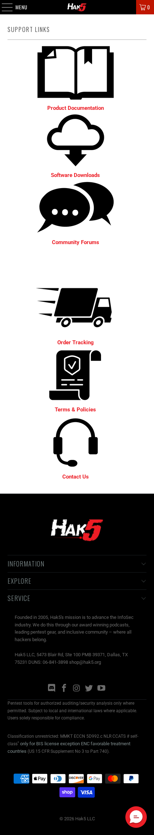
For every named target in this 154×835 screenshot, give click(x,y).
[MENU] (3, 7)
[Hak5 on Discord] (52, 688)
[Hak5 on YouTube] (101, 688)
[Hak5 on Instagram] (76, 688)
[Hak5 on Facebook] (64, 688)
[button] (136, 817)
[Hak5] (77, 7)
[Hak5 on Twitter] (89, 688)
